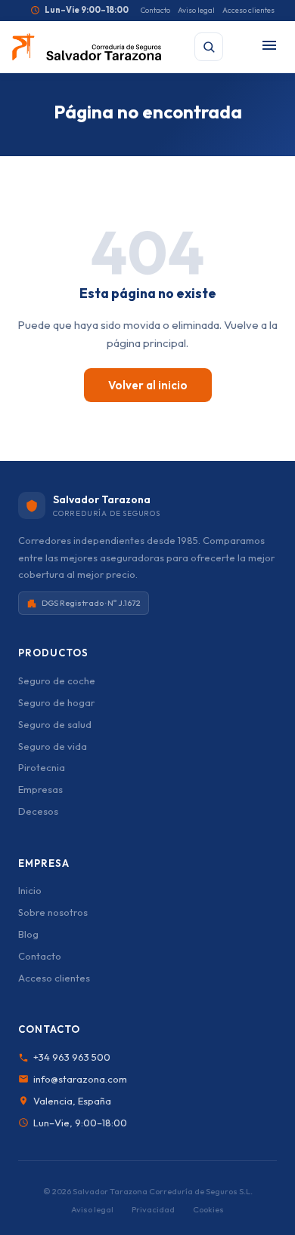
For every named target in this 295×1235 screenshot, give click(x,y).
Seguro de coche (56, 680)
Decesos (38, 811)
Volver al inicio (148, 385)
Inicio (30, 890)
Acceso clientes (248, 10)
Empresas (40, 789)
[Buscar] (208, 46)
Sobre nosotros (53, 912)
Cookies (208, 1209)
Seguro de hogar (56, 702)
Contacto (155, 10)
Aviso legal (196, 10)
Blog (28, 934)
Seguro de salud (55, 724)
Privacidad (153, 1209)
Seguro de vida (52, 746)
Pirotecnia (41, 767)
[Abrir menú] (269, 46)
